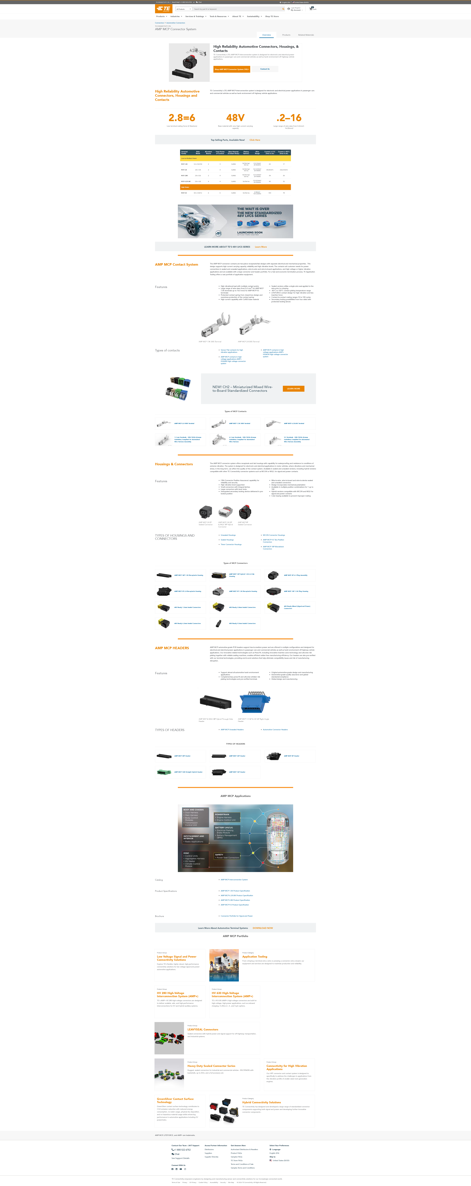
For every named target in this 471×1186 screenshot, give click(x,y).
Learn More (261, 246)
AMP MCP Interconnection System (234, 880)
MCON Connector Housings (274, 535)
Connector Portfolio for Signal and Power (237, 916)
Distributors (209, 1149)
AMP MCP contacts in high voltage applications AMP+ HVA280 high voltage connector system (233, 360)
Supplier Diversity (211, 1157)
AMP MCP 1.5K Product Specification (235, 891)
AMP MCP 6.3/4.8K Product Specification (237, 895)
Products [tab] (286, 35)
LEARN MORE (293, 388)
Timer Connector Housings (231, 544)
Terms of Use (176, 1182)
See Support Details (180, 1158)
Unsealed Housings (228, 535)
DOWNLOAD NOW (263, 928)
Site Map (231, 1182)
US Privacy (192, 1182)
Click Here (255, 140)
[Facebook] (174, 1169)
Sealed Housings (227, 540)
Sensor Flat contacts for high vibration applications (232, 351)
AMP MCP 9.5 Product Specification (235, 905)
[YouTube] (182, 1169)
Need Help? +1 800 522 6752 (182, 2)
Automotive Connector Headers (275, 729)
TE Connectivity (163, 8)
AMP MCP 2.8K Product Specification (235, 900)
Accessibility (214, 1182)
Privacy (184, 1182)
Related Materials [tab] (306, 35)
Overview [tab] (266, 35)
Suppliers (208, 1153)
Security (223, 1182)
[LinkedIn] (178, 1169)
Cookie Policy (203, 1182)
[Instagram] (186, 1169)
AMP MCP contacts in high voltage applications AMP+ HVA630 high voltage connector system (275, 353)
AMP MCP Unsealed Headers (232, 729)
